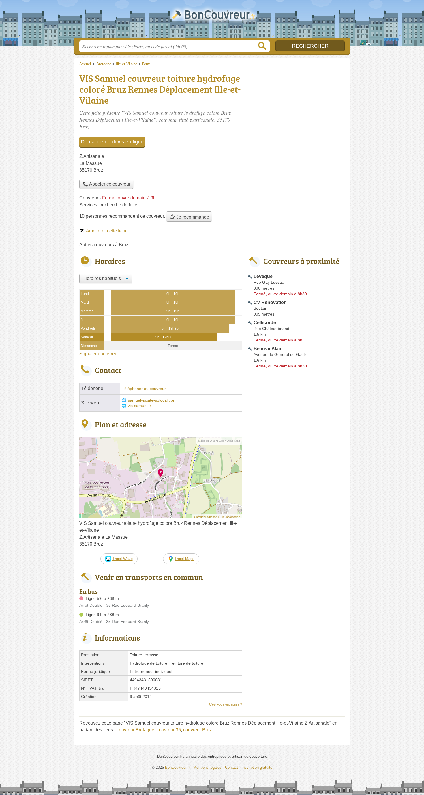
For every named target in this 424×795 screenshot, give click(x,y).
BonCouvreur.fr (212, 20)
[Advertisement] (296, 505)
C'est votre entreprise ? (225, 704)
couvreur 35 (169, 729)
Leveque (263, 276)
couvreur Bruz (197, 729)
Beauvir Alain (268, 348)
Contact (231, 767)
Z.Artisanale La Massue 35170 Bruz (91, 163)
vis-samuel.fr (139, 406)
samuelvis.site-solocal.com (152, 400)
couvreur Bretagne (135, 729)
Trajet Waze (122, 559)
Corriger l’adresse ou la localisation (217, 516)
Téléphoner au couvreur (144, 389)
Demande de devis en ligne (112, 142)
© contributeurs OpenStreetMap (219, 440)
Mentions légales (207, 767)
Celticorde (265, 322)
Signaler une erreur (99, 353)
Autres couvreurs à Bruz (103, 244)
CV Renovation (270, 302)
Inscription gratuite (256, 767)
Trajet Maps (184, 559)
